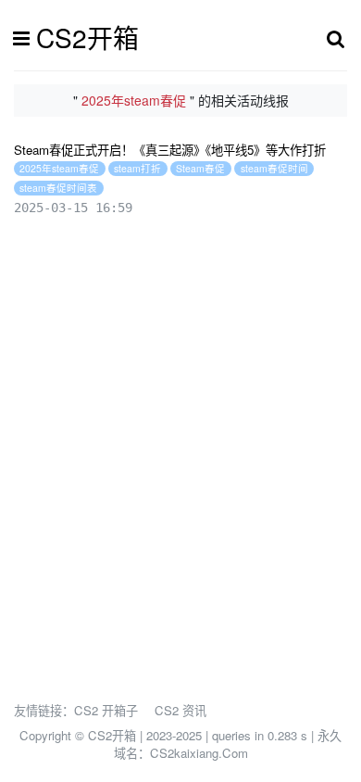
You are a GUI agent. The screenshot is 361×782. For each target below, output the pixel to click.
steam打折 (137, 168)
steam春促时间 (274, 168)
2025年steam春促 (59, 168)
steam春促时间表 (58, 188)
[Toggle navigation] (26, 38)
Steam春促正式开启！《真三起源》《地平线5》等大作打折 (170, 149)
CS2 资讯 (180, 710)
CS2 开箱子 (106, 710)
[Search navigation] (335, 38)
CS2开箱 (87, 37)
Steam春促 (200, 168)
